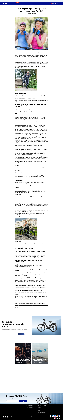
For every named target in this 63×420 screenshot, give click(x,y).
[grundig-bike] (5, 3)
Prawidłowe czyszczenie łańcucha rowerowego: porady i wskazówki (27, 301)
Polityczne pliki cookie (42, 412)
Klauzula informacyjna (42, 405)
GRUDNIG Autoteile (29, 407)
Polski (34, 416)
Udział (17, 307)
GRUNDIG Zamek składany (19, 405)
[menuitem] (18, 3)
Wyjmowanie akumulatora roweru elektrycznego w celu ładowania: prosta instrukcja (23, 359)
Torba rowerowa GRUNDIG (19, 406)
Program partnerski (29, 405)
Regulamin (40, 407)
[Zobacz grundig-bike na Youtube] (12, 417)
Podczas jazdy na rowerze (19, 52)
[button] (52, 3)
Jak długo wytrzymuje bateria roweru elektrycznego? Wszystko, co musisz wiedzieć (30, 303)
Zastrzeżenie (40, 408)
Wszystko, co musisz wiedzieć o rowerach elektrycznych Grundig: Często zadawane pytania (31, 305)
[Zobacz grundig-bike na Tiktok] (5, 417)
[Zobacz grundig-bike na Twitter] (10, 417)
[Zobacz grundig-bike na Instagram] (3, 417)
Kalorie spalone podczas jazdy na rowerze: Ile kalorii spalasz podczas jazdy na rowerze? (30, 196)
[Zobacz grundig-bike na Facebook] (7, 417)
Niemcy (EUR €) (29, 416)
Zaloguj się (23, 401)
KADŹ (39, 410)
